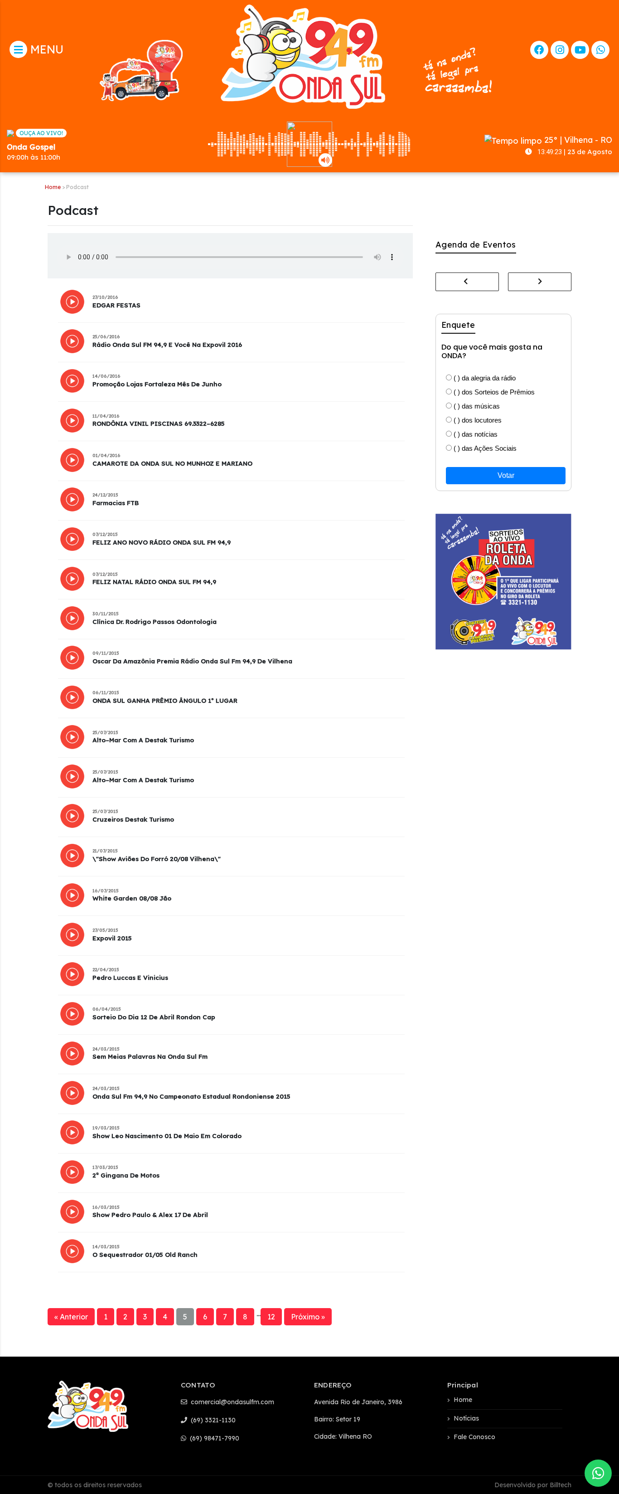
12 (271, 1316)
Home (53, 187)
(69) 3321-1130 (212, 1420)
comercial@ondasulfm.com (231, 1402)
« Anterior (71, 1316)
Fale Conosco (474, 1437)
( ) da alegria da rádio (484, 378)
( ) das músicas (476, 406)
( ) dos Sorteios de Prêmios (493, 392)
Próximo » (308, 1316)
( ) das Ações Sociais (484, 448)
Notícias (466, 1418)
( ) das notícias (475, 434)
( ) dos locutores (477, 420)
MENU (45, 49)
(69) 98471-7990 (213, 1438)
